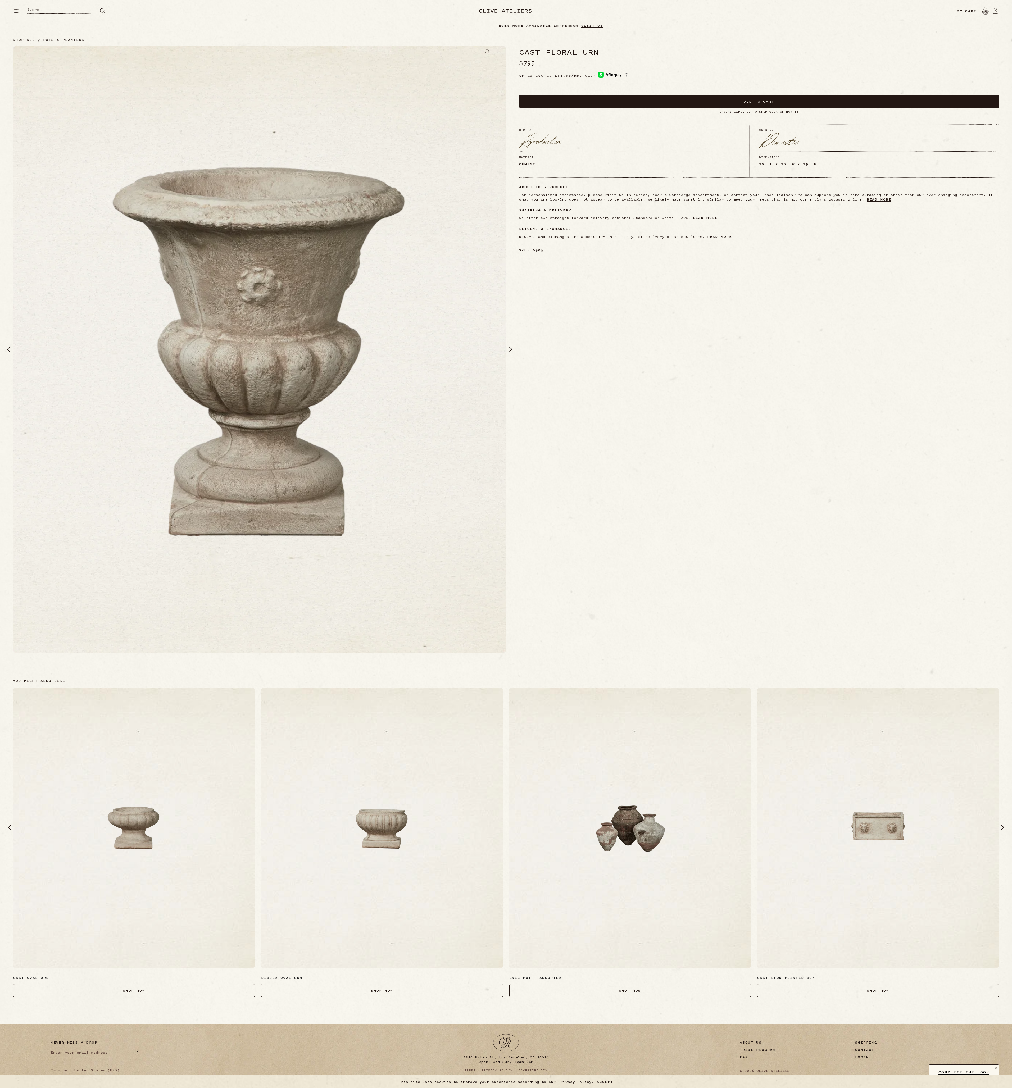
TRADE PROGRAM (757, 1050)
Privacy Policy (575, 1082)
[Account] (995, 10)
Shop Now (543, 25)
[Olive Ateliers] (505, 11)
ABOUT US (751, 1042)
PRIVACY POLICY (497, 1070)
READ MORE (879, 199)
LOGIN (862, 1057)
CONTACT (864, 1050)
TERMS (470, 1070)
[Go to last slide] (9, 827)
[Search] (102, 11)
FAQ (744, 1057)
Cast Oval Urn (31, 977)
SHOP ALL (24, 40)
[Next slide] (1002, 827)
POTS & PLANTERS (63, 40)
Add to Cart (759, 101)
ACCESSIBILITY (533, 1070)
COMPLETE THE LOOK (963, 1072)
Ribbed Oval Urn (281, 977)
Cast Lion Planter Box (786, 977)
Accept (605, 1082)
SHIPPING (866, 1042)
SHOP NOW (134, 990)
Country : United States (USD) (85, 1070)
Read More (719, 236)
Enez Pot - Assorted (535, 977)
